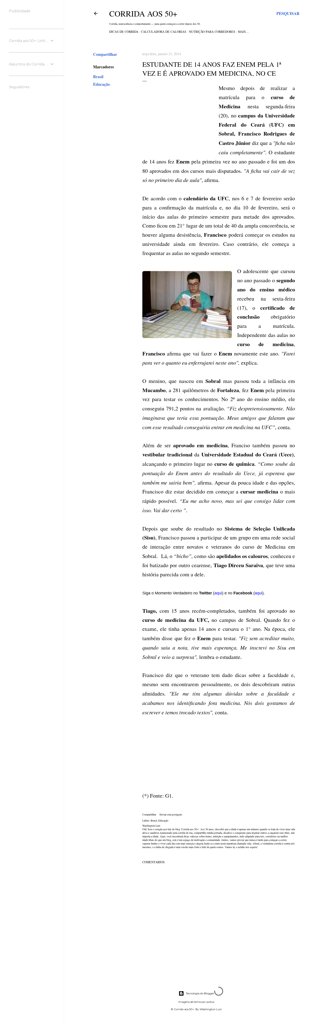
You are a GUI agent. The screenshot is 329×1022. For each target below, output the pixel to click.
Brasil (98, 76)
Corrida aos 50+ (143, 13)
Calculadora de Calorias (163, 31)
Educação (101, 84)
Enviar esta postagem (171, 814)
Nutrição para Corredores (212, 31)
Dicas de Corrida (123, 31)
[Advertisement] (180, 115)
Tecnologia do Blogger (200, 993)
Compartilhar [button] (105, 54)
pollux (210, 1001)
